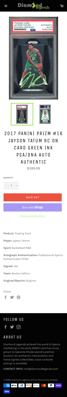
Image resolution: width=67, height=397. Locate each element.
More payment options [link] (32, 215)
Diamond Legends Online (24, 380)
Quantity (8, 178)
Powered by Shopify (48, 380)
